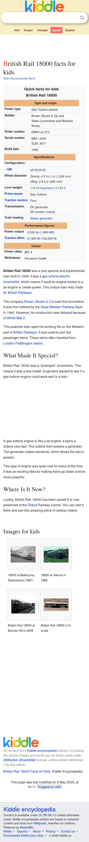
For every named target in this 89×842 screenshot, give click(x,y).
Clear (73, 17)
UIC (9, 169)
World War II (16, 317)
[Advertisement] (44, 46)
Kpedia (56, 30)
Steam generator (41, 218)
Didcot (32, 504)
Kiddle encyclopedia (42, 750)
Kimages (42, 30)
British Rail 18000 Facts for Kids (26, 771)
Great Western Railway (58, 306)
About (37, 831)
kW (51, 232)
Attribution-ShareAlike (19, 759)
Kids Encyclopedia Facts (19, 78)
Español (70, 30)
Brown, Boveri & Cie (39, 301)
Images (28, 30)
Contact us (68, 831)
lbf (38, 238)
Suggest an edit (49, 786)
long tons (46, 188)
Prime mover (14, 193)
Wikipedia (40, 823)
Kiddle (8, 831)
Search (82, 17)
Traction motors (16, 200)
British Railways (20, 292)
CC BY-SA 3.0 (47, 815)
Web (16, 30)
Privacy (50, 831)
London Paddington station (23, 343)
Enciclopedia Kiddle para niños (24, 835)
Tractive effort (14, 238)
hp (37, 232)
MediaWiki (26, 827)
